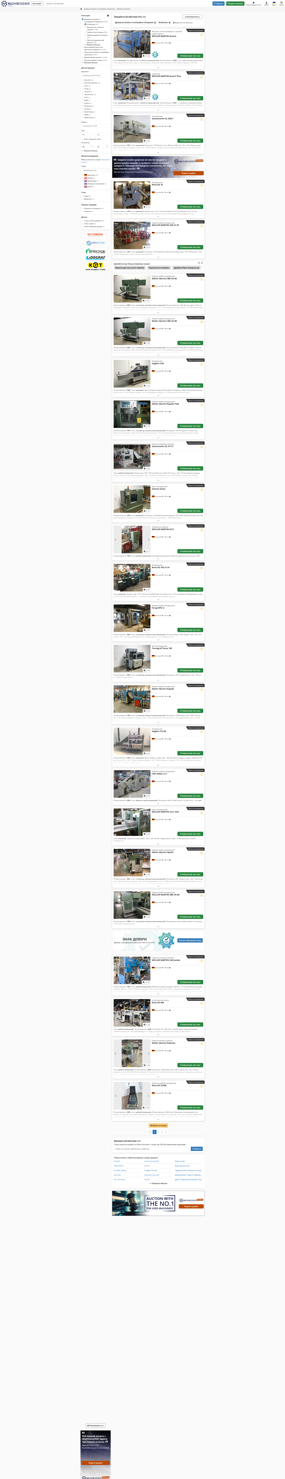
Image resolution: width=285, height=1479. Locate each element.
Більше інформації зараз (190, 940)
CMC (87, 97)
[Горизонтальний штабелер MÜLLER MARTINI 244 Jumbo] (132, 970)
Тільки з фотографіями (94, 221)
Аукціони (88, 211)
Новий (87, 196)
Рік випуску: (85, 143)
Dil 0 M (117, 1161)
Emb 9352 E (119, 1166)
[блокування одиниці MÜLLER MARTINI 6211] (132, 539)
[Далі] (148, 44)
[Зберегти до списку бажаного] (201, 34)
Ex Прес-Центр (120, 1170)
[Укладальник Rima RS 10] (132, 195)
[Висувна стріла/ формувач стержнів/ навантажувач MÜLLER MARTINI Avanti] (132, 44)
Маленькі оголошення (93, 208)
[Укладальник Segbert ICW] (132, 373)
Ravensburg (89, 112)
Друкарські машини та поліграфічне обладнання (96, 20)
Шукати (219, 3)
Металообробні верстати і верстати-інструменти (95, 48)
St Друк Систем (150, 1170)
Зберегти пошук (159, 1125)
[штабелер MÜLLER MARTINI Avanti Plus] (132, 86)
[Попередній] (115, 44)
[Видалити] (155, 22)
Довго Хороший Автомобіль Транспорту (191, 1179)
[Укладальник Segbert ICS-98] (132, 741)
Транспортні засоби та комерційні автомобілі (96, 53)
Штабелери (92, 24)
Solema (88, 92)
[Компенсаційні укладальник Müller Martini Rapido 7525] (132, 414)
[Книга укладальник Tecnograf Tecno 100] (132, 658)
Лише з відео (90, 224)
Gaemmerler (90, 94)
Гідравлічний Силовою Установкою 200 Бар (193, 1170)
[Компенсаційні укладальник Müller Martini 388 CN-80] (132, 289)
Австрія (91, 178)
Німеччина (92, 175)
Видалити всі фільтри (183, 23)
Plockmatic (89, 106)
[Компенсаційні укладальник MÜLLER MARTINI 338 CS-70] (132, 235)
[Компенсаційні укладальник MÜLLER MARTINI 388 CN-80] (132, 905)
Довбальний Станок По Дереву (188, 1175)
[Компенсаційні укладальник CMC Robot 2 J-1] (132, 784)
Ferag (87, 89)
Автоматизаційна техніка (95, 60)
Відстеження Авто (182, 1166)
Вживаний (89, 199)
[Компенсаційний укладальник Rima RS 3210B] (132, 1095)
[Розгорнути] (158, 67)
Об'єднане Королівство (96, 184)
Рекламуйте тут (96, 1425)
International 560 (151, 1161)
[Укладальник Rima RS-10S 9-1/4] (132, 577)
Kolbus (88, 103)
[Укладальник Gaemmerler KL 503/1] (132, 129)
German (117, 1175)
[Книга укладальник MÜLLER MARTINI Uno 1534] (132, 822)
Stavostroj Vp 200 (151, 1175)
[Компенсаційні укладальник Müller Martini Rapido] (132, 699)
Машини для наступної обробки (95, 28)
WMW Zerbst (90, 118)
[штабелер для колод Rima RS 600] (132, 1013)
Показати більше (159, 1183)
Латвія (90, 187)
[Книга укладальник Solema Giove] (132, 499)
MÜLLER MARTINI (92, 83)
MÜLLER (88, 80)
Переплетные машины (97, 32)
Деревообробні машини (95, 57)
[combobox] (95, 170)
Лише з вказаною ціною (92, 139)
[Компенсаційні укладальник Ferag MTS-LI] (132, 618)
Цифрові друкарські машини (97, 36)
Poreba (88, 109)
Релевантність (193, 17)
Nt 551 (147, 1166)
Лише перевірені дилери (94, 226)
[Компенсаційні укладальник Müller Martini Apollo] (132, 862)
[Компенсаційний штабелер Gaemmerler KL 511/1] (132, 456)
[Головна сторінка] (81, 9)
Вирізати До (180, 1161)
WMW (87, 115)
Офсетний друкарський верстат (95, 41)
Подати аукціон (189, 173)
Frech (87, 86)
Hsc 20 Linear (119, 1179)
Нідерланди (92, 181)
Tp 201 (147, 1179)
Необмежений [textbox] (90, 170)
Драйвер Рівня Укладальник (186, 268)
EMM (87, 100)
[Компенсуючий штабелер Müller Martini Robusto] (132, 1053)
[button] (281, 3)
